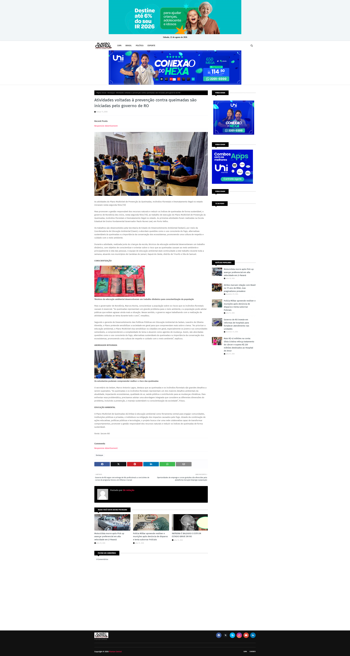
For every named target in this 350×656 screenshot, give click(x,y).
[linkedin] (253, 635)
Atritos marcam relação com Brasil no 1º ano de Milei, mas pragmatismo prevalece (240, 288)
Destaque (111, 93)
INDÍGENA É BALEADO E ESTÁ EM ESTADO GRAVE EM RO (186, 535)
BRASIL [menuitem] (129, 45)
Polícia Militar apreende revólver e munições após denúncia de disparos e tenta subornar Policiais (150, 536)
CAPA (245, 651)
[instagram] (239, 635)
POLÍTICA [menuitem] (139, 45)
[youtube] (246, 635)
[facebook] (218, 635)
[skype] (232, 635)
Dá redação (128, 490)
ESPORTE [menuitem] (151, 45)
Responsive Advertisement (106, 126)
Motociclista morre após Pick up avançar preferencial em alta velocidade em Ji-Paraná (109, 536)
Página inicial (101, 93)
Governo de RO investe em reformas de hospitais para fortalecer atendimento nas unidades (236, 324)
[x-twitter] (225, 635)
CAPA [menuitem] (119, 45)
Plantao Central (115, 652)
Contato (253, 651)
